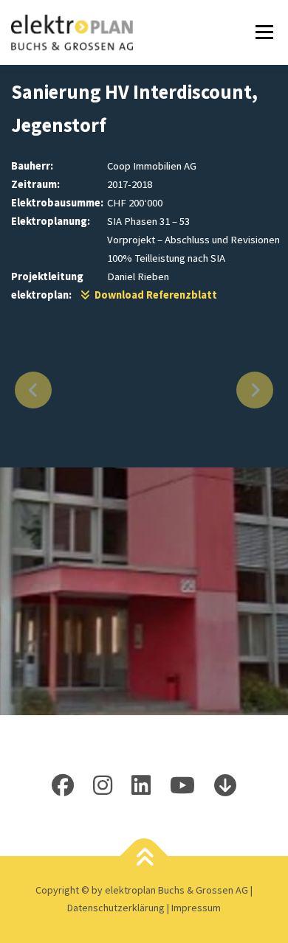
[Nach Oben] (144, 858)
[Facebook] (63, 785)
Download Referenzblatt (153, 295)
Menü (261, 32)
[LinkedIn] (141, 785)
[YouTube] (182, 785)
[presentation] (33, 390)
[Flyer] (225, 785)
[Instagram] (102, 785)
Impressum (196, 907)
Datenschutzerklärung (117, 907)
